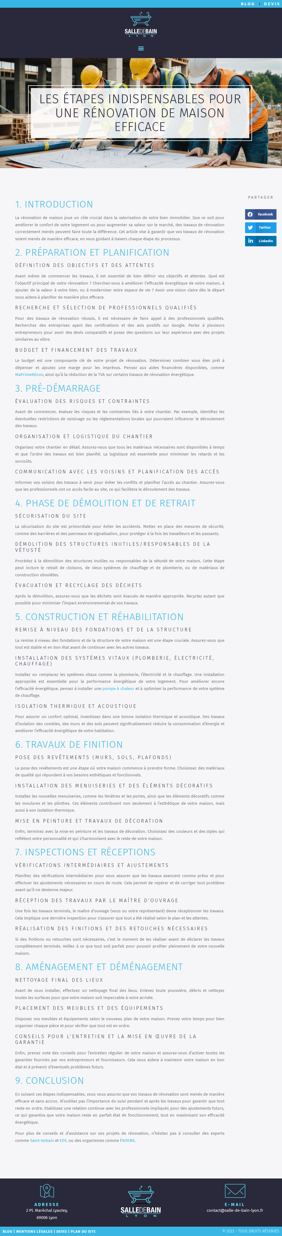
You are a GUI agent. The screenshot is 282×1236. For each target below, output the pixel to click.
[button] (141, 48)
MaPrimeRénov (29, 374)
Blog (7, 1231)
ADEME (128, 1140)
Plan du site (83, 1231)
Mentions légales (34, 1231)
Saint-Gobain (42, 1140)
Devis (61, 1231)
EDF (63, 1140)
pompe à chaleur (118, 688)
